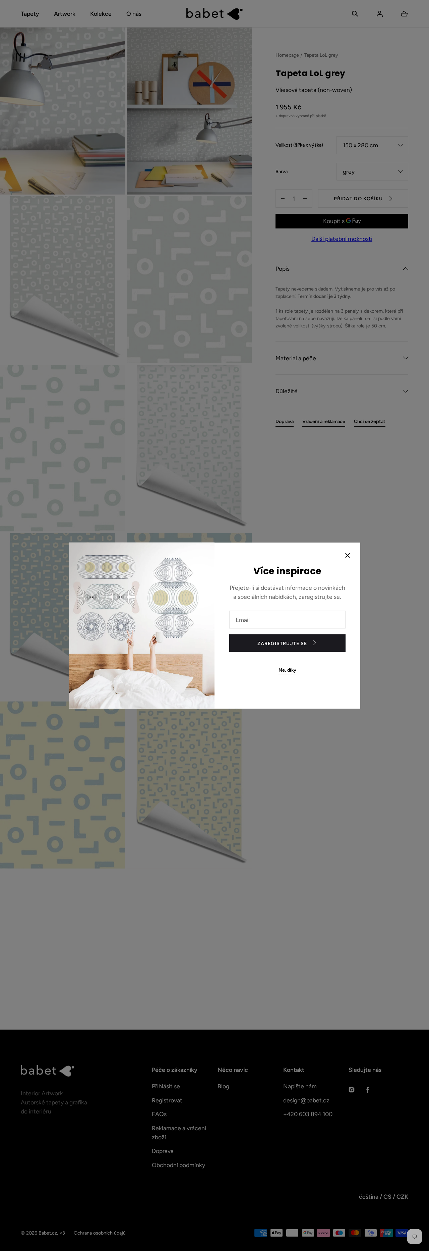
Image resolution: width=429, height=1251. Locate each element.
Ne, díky (287, 670)
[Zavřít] (347, 556)
